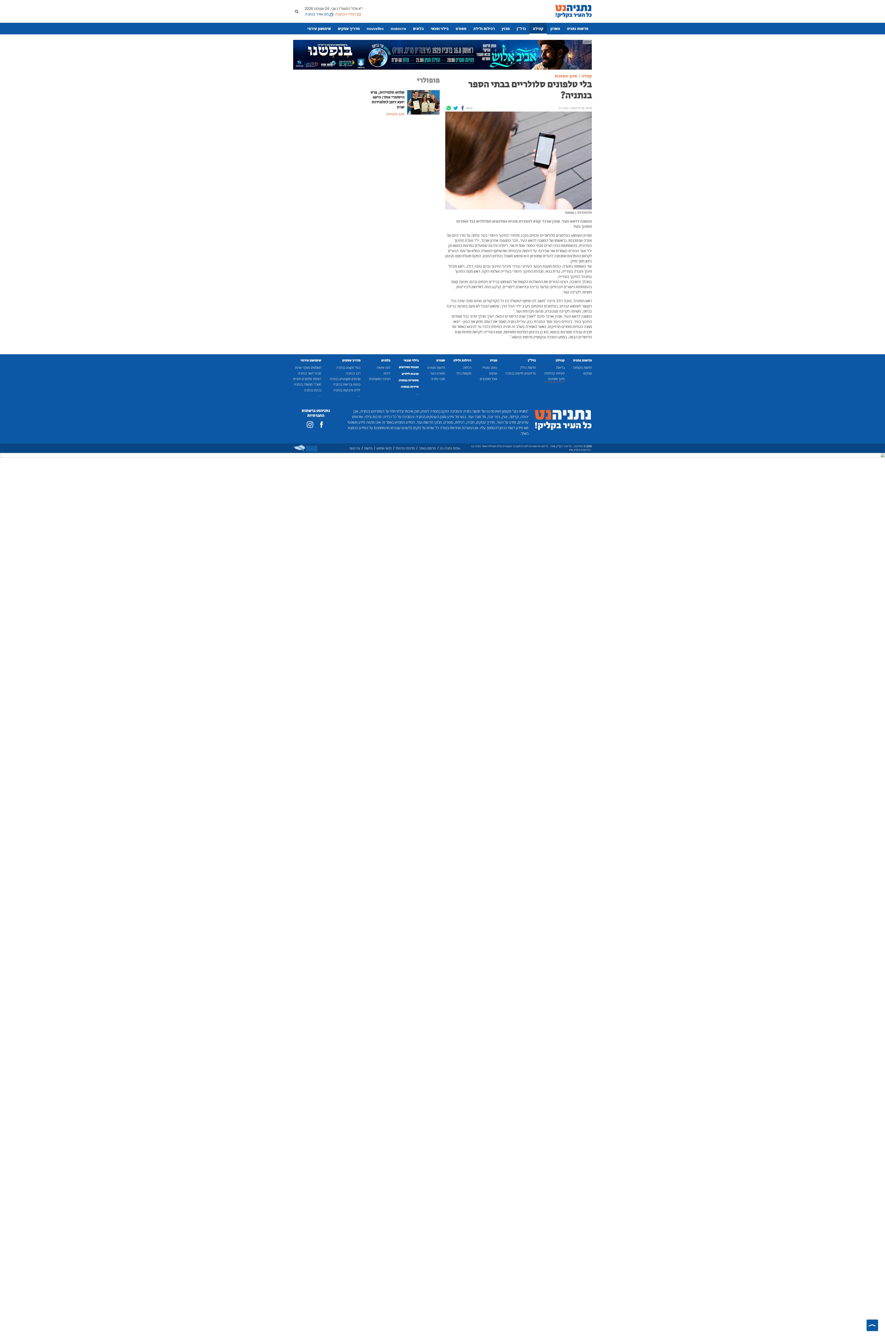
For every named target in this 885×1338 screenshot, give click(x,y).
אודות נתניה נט (450, 448)
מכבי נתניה (438, 379)
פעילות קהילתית (554, 373)
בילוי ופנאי (440, 28)
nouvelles (375, 28)
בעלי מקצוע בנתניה (348, 367)
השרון (555, 28)
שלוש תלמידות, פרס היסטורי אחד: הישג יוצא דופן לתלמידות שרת (387, 99)
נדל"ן (521, 28)
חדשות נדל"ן (528, 367)
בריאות (560, 367)
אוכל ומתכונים (488, 379)
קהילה (538, 28)
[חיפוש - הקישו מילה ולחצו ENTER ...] (296, 11)
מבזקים (587, 373)
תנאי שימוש (384, 448)
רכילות (467, 367)
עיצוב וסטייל (489, 367)
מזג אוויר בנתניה (317, 14)
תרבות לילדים (410, 374)
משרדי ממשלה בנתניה (307, 384)
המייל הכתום (346, 14)
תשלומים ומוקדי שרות (308, 367)
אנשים (493, 373)
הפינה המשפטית (379, 379)
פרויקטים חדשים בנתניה (520, 373)
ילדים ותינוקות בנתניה (346, 390)
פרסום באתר (427, 448)
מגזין (506, 28)
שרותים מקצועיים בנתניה (345, 379)
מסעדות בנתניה (409, 380)
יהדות (387, 373)
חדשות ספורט (436, 367)
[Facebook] (462, 108)
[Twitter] (455, 108)
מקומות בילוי (463, 373)
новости (398, 28)
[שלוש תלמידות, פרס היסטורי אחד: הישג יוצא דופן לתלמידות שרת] (423, 101)
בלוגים (418, 28)
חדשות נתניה (577, 28)
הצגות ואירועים (409, 367)
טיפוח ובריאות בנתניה (346, 384)
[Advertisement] (404, 155)
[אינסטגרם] (310, 424)
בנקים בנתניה (312, 390)
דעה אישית (383, 367)
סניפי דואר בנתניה (309, 373)
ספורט (461, 28)
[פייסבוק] (321, 424)
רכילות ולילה (484, 28)
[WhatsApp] (448, 108)
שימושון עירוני (319, 28)
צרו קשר (354, 448)
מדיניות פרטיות (405, 448)
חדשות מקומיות (582, 367)
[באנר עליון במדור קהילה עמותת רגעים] (442, 54)
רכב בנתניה (353, 373)
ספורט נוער (437, 373)
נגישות (368, 448)
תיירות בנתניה (410, 386)
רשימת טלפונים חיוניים (307, 379)
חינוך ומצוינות (556, 379)
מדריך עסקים (349, 28)
